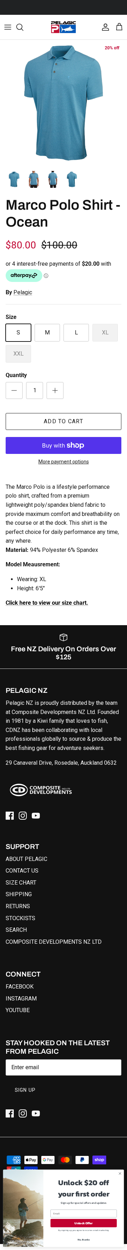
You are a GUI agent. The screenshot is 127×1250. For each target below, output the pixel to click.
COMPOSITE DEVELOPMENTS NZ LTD (54, 941)
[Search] (23, 27)
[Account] (103, 27)
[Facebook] (10, 816)
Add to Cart (63, 421)
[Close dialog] (119, 1173)
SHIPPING (19, 894)
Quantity (16, 375)
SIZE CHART (21, 882)
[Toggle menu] (8, 27)
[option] (63, 103)
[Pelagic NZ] (63, 27)
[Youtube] (36, 816)
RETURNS (18, 906)
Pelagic (22, 292)
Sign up (25, 1090)
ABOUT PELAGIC (26, 859)
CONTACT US (22, 870)
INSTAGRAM (21, 998)
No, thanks (84, 1240)
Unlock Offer (83, 1223)
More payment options (63, 461)
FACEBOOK (20, 986)
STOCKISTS (20, 918)
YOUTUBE (18, 1010)
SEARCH (16, 929)
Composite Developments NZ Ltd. (54, 712)
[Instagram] (23, 816)
